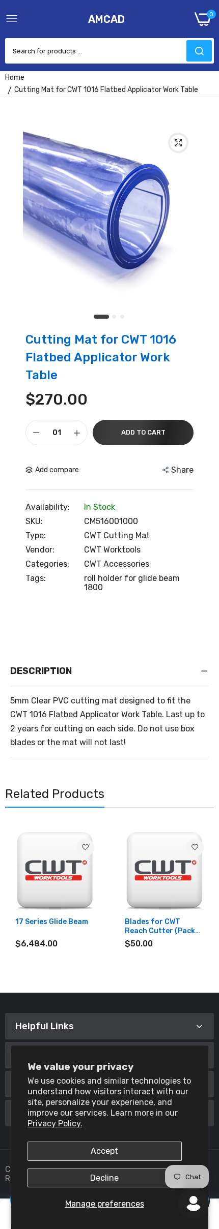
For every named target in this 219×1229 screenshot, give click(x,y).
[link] (85, 847)
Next (201, 902)
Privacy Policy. (55, 1123)
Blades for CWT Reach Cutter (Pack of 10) (160, 926)
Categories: (47, 564)
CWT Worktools (112, 550)
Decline (104, 1178)
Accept (104, 1151)
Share (182, 470)
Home (14, 77)
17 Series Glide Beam (51, 921)
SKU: (34, 521)
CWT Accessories (116, 564)
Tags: (35, 578)
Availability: (47, 507)
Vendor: (39, 550)
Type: (35, 535)
